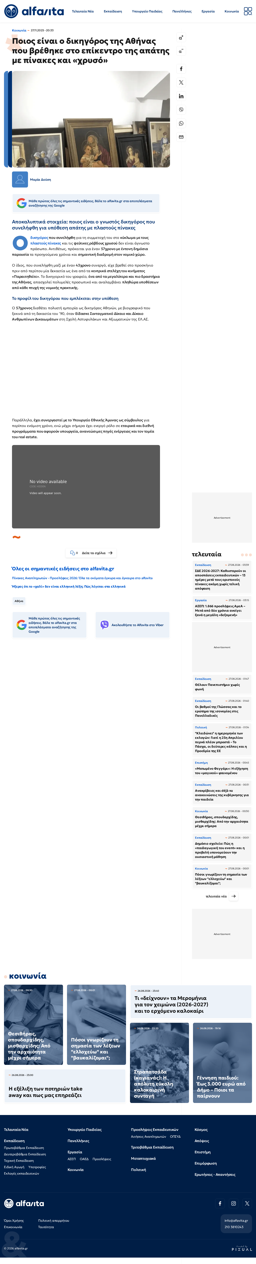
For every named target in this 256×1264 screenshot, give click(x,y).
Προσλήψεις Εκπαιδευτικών (154, 1129)
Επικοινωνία (13, 1227)
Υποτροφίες (37, 1167)
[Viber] (181, 109)
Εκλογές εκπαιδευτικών (21, 1173)
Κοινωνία (232, 11)
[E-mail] (181, 137)
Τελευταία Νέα (83, 11)
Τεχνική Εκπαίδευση (19, 1161)
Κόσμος (201, 1129)
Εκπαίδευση (113, 11)
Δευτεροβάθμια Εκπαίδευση (25, 1154)
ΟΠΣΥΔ (175, 1136)
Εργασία (208, 11)
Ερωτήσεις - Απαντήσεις (215, 1174)
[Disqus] (94, 703)
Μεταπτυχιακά (143, 1158)
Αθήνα (19, 601)
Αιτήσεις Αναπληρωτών (148, 1136)
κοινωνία (28, 976)
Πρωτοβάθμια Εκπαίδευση (24, 1148)
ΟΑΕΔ (84, 1159)
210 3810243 (234, 1227)
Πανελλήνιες (182, 11)
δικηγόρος (39, 237)
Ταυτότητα (46, 1227)
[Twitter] (181, 82)
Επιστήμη (203, 1152)
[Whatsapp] (181, 123)
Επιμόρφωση (206, 1163)
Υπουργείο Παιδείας (147, 11)
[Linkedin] (181, 96)
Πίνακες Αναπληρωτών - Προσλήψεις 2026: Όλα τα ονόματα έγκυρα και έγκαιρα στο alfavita (82, 578)
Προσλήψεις (102, 1159)
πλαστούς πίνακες (45, 243)
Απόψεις (202, 1140)
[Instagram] (233, 1203)
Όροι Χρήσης (14, 1220)
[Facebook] (181, 68)
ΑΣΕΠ (72, 1159)
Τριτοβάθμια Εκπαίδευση (152, 1147)
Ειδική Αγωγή (14, 1167)
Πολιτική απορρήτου (53, 1220)
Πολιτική (138, 1169)
